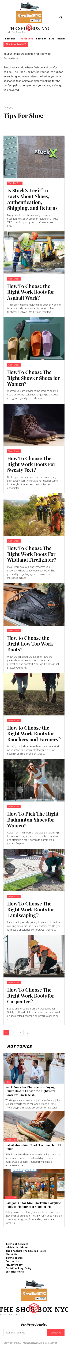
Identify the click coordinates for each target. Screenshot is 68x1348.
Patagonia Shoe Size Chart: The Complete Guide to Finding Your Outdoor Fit (33, 1205)
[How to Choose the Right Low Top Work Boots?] (34, 604)
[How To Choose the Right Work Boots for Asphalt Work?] (34, 252)
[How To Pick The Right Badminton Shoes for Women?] (34, 780)
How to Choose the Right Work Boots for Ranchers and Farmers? (34, 733)
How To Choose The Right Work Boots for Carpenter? (30, 995)
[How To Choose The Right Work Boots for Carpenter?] (34, 956)
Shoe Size (11, 1140)
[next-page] (28, 1032)
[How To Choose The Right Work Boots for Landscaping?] (34, 870)
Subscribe (56, 1332)
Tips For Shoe (14, 183)
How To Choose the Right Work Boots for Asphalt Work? (30, 292)
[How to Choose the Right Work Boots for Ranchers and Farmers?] (34, 694)
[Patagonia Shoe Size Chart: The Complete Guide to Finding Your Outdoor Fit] (34, 1184)
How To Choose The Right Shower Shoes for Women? (33, 378)
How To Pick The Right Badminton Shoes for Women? (33, 819)
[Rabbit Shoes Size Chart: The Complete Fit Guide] (34, 1126)
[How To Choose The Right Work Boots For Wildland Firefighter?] (34, 514)
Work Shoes (13, 279)
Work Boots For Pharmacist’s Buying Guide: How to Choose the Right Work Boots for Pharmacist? (30, 1091)
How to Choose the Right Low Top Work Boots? (30, 644)
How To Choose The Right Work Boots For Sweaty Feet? (31, 464)
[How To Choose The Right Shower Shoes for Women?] (34, 338)
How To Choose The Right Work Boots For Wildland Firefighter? (31, 554)
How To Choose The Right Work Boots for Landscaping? (30, 909)
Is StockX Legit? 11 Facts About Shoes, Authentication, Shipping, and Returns (32, 199)
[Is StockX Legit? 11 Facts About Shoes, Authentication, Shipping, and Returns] (34, 157)
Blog (8, 1082)
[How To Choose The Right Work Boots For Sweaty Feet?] (34, 425)
